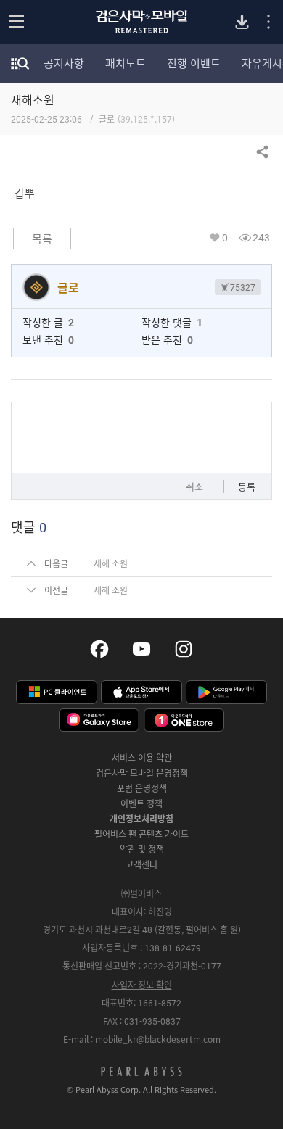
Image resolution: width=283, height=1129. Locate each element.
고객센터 (141, 864)
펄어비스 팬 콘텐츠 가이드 (141, 833)
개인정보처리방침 (141, 818)
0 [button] (225, 237)
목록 (42, 239)
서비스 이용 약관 (142, 757)
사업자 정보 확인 (142, 984)
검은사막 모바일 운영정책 (142, 772)
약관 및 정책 (142, 849)
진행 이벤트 (194, 63)
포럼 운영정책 (142, 788)
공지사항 (64, 63)
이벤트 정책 (141, 803)
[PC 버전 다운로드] (242, 22)
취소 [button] (194, 486)
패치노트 (125, 63)
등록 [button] (246, 486)
